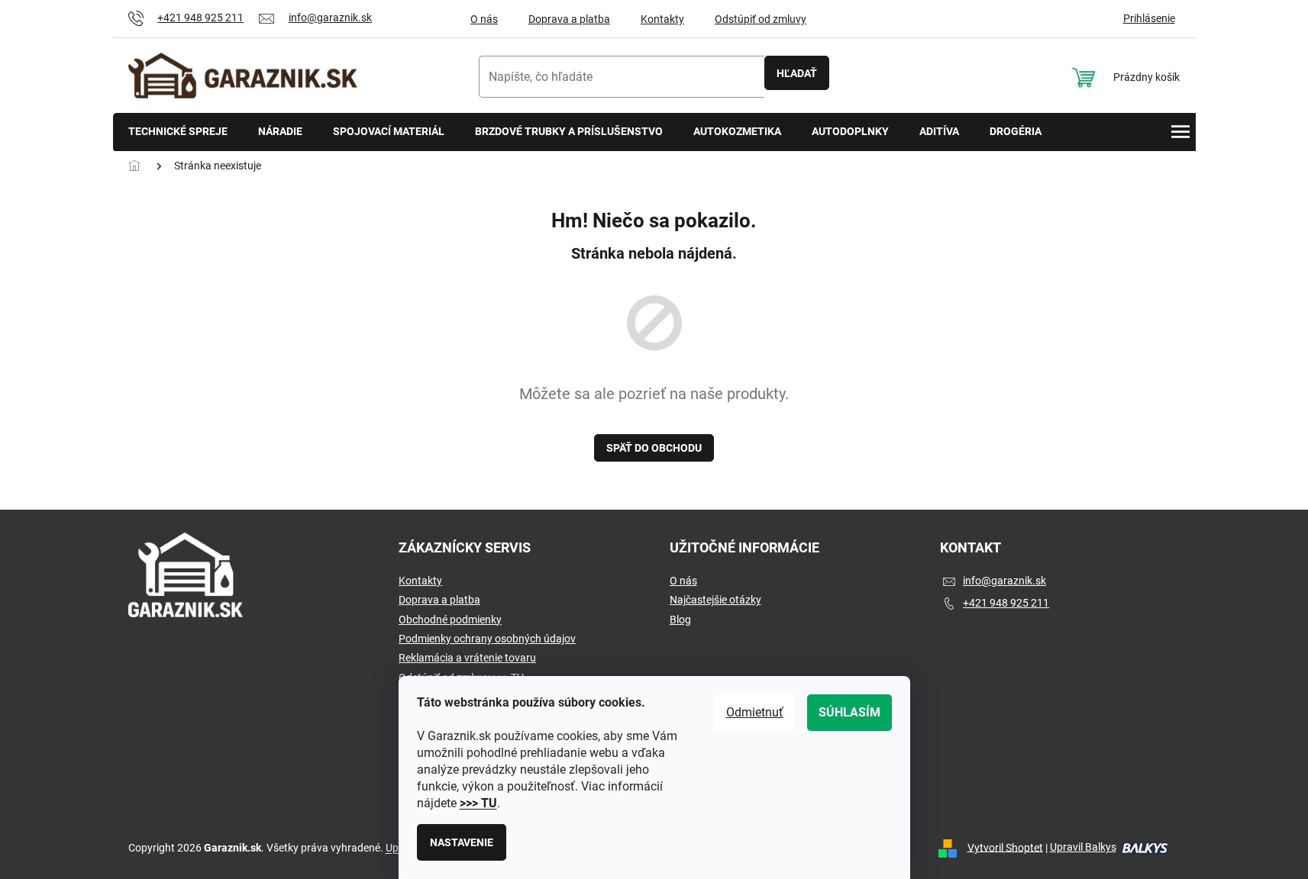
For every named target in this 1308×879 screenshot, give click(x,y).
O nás (484, 19)
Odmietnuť (754, 712)
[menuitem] (178, 132)
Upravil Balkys (1083, 847)
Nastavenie (461, 842)
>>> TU (478, 803)
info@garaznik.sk (1004, 581)
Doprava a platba (569, 19)
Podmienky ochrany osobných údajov (487, 639)
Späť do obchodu (654, 448)
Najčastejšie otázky (715, 600)
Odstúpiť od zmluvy (760, 19)
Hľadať (797, 73)
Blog (680, 619)
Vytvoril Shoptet (1005, 847)
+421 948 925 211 (1006, 603)
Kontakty (662, 19)
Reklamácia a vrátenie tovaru (467, 658)
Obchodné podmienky (450, 619)
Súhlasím (849, 712)
